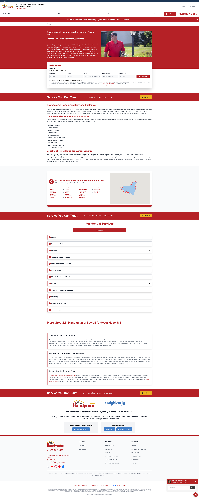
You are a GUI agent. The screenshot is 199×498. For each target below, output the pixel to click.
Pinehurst (81, 192)
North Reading (83, 189)
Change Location (22, 8)
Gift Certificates (136, 456)
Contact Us (108, 449)
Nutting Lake (82, 191)
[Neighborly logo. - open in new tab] (5, 1)
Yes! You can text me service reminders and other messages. (66, 80)
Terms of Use (76, 485)
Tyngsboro (82, 197)
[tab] (56, 13)
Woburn (96, 192)
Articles (133, 445)
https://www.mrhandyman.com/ (109, 83)
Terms (103, 85)
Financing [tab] (184, 6)
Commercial (64, 70)
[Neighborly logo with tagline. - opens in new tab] (115, 404)
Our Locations (135, 452)
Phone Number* (106, 73)
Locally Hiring (135, 459)
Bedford (52, 189)
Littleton (67, 191)
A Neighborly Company (112, 456)
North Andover (68, 195)
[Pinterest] (59, 466)
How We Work (109, 445)
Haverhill (67, 188)
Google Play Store (125, 429)
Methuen (67, 194)
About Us (108, 452)
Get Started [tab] (171, 14)
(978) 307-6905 (56, 450)
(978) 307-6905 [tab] (187, 14)
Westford (96, 188)
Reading (81, 194)
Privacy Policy (109, 85)
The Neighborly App (111, 459)
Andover (52, 188)
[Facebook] (63, 466)
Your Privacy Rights (121, 485)
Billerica (52, 191)
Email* (85, 73)
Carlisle (52, 194)
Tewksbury (82, 195)
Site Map (134, 463)
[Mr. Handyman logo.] (84, 403)
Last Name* (70, 73)
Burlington (53, 192)
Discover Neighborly (80, 429)
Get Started (144, 76)
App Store (110, 429)
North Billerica (68, 197)
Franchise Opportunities (112, 463)
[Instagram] (55, 466)
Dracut (52, 197)
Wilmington (97, 189)
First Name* (52, 73)
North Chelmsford (84, 188)
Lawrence (67, 189)
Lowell (66, 192)
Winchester (97, 191)
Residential (54, 70)
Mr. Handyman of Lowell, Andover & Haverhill (62, 375)
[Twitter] (48, 466)
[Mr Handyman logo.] (8, 6)
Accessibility (95, 485)
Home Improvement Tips (138, 449)
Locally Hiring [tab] (192, 6)
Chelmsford (53, 195)
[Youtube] (52, 466)
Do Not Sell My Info (106, 485)
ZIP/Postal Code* (123, 73)
